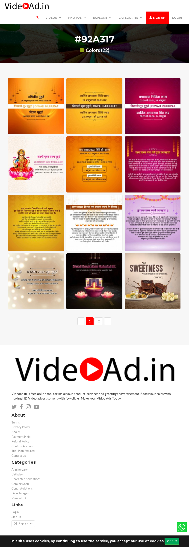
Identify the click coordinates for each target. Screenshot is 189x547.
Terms (16, 422)
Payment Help (21, 437)
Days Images (20, 493)
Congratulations (22, 488)
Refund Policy (20, 441)
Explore (100, 17)
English (23, 524)
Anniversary (20, 469)
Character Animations (26, 479)
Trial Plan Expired (23, 451)
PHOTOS (75, 17)
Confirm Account (23, 446)
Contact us (19, 455)
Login (177, 17)
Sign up (158, 17)
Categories (128, 17)
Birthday (17, 474)
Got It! (172, 541)
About (16, 432)
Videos (51, 17)
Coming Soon (20, 484)
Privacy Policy (21, 427)
